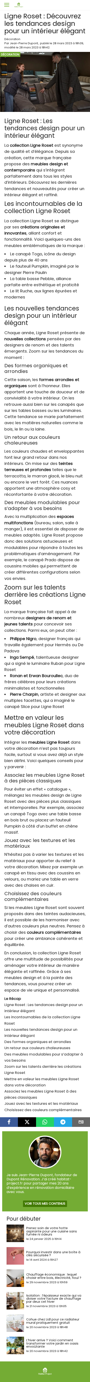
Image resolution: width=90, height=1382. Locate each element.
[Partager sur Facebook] (9, 1122)
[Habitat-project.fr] (45, 1374)
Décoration (12, 39)
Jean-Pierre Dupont (24, 43)
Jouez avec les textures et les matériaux (41, 1103)
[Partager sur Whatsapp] (45, 1122)
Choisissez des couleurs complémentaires (43, 1109)
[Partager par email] (81, 1122)
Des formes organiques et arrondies (37, 1041)
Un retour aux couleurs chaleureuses (37, 1047)
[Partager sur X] (27, 1122)
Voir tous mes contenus (45, 1203)
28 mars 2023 (62, 43)
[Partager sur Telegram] (63, 1122)
